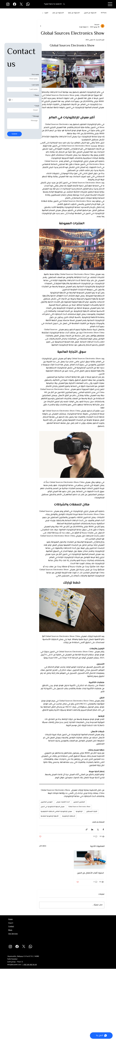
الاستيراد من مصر (58, 13)
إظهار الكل (42, 846)
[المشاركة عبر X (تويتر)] (98, 829)
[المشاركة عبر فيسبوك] (103, 829)
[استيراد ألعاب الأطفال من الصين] (90, 859)
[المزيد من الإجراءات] (40, 26)
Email (36, 106)
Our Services (13, 933)
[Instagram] (8, 4)
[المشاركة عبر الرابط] (87, 829)
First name (35, 75)
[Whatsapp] (28, 4)
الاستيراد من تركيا (73, 13)
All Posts (103, 13)
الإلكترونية (79, 811)
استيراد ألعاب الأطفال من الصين (90, 873)
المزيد (46, 13)
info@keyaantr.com (14, 964)
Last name (35, 85)
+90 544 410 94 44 (30, 964)
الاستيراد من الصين (90, 13)
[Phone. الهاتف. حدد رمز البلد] (10, 100)
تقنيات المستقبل (91, 811)
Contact (11, 926)
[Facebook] (14, 4)
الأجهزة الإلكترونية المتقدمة (49, 816)
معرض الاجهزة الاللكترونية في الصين (52, 806)
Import (10, 923)
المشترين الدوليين (79, 802)
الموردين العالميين (46, 802)
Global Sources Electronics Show (79, 806)
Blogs (10, 930)
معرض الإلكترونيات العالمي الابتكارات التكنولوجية (56, 811)
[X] (21, 4)
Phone (36, 95)
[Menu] (110, 4)
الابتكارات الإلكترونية (68, 816)
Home (10, 919)
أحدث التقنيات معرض (62, 802)
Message (35, 116)
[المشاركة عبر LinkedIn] (92, 829)
